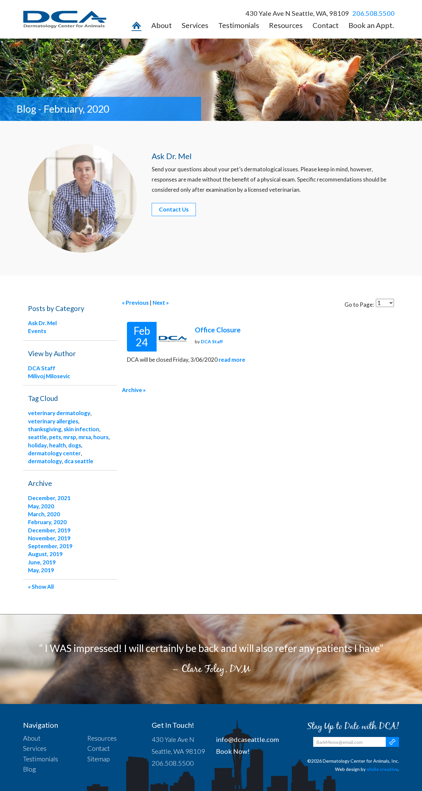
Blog (29, 769)
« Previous (135, 302)
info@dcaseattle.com (247, 739)
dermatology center (54, 453)
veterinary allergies (53, 421)
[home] (136, 27)
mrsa (84, 437)
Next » (161, 302)
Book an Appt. (371, 25)
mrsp (69, 437)
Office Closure (218, 329)
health (57, 445)
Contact (326, 25)
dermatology (45, 461)
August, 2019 (45, 554)
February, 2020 (47, 522)
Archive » (134, 389)
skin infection (81, 429)
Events (37, 330)
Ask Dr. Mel (42, 323)
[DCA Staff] (172, 337)
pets (55, 437)
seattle (37, 437)
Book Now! (233, 751)
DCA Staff (212, 341)
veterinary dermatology (59, 413)
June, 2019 (42, 562)
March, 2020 (44, 514)
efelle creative (382, 769)
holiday (37, 445)
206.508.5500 (373, 13)
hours (100, 437)
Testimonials (238, 25)
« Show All (41, 586)
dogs (74, 445)
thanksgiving (44, 429)
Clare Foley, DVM (215, 669)
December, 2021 (49, 497)
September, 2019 (50, 546)
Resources (286, 25)
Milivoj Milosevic (49, 376)
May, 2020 (41, 506)
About (161, 25)
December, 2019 (49, 530)
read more (232, 359)
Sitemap (98, 759)
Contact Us (174, 209)
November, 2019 (49, 538)
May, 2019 (41, 570)
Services (195, 25)
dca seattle (78, 461)
